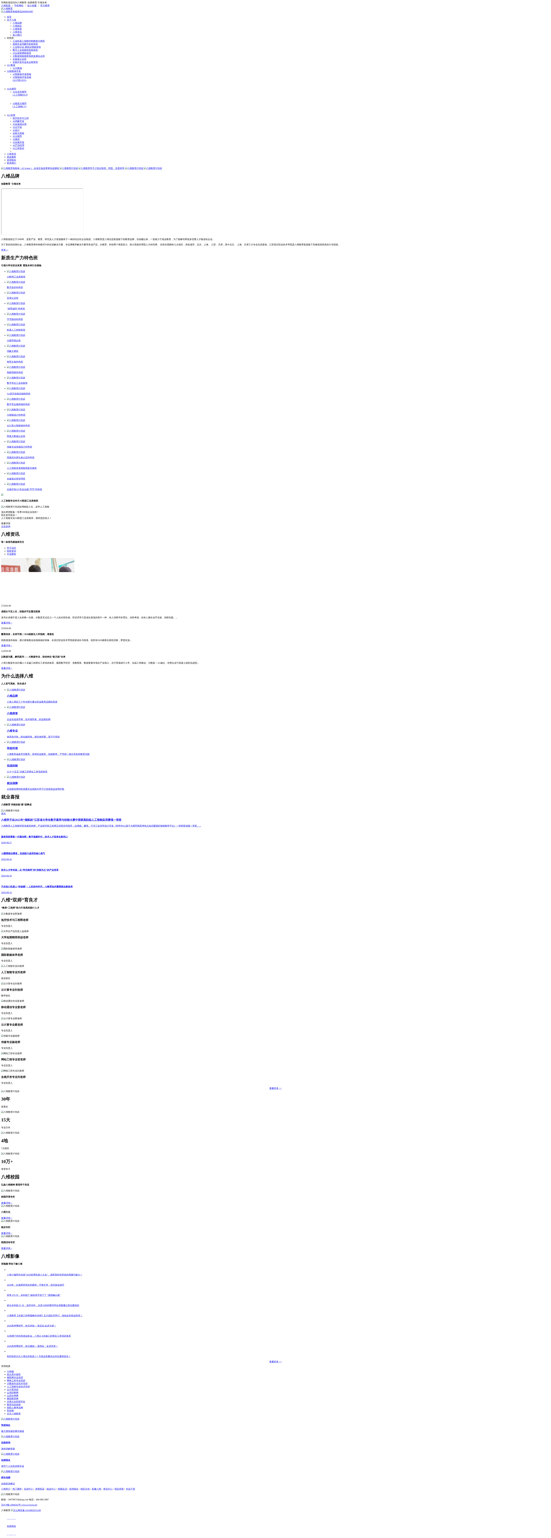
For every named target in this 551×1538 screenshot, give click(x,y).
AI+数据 (11, 65)
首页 (9, 17)
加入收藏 (31, 5)
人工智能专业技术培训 (18, 1474)
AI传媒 (10, 1459)
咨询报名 (11, 160)
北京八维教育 (14, 1501)
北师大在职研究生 (16, 1489)
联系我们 (11, 163)
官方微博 (45, 5)
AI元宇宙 (17, 127)
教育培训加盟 (14, 1492)
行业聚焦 (11, 554)
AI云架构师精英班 (22, 53)
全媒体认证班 (19, 59)
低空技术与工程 (21, 118)
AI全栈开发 (18, 142)
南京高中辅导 (14, 1462)
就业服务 (11, 157)
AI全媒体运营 (20, 124)
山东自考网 (12, 1483)
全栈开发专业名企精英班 (25, 62)
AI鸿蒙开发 (18, 121)
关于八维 (11, 20)
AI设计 (16, 130)
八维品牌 (17, 23)
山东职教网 (12, 1480)
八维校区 (17, 26)
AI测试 (16, 139)
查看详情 (5, 523)
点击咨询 (5, 526)
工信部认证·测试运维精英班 (27, 47)
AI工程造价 (18, 148)
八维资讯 (17, 32)
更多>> (4, 250)
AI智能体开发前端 (22, 74)
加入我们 (17, 35)
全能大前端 (18, 133)
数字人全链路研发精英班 (25, 50)
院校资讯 (11, 551)
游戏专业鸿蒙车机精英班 (25, 44)
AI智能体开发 (14, 71)
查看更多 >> (275, 1176)
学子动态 (11, 548)
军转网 (10, 1498)
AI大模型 (11, 89)
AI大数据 (17, 68)
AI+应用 (11, 115)
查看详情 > (6, 623)
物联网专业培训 (15, 1465)
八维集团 (6, 5)
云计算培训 (12, 1477)
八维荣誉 (17, 29)
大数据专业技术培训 (17, 1471)
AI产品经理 (18, 145)
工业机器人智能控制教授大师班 (29, 41)
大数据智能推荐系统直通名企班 (29, 56)
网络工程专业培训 (16, 1468)
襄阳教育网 (12, 1486)
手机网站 (18, 5)
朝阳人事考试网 (15, 1495)
